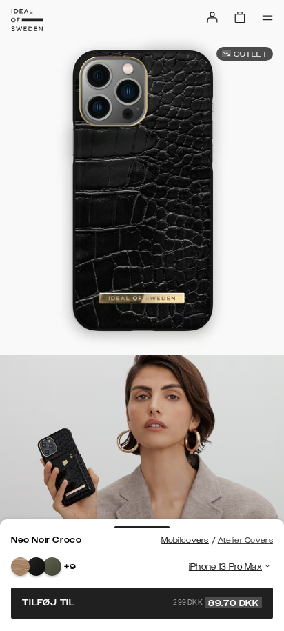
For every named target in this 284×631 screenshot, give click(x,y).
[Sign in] (212, 17)
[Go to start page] (27, 20)
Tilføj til (140, 602)
